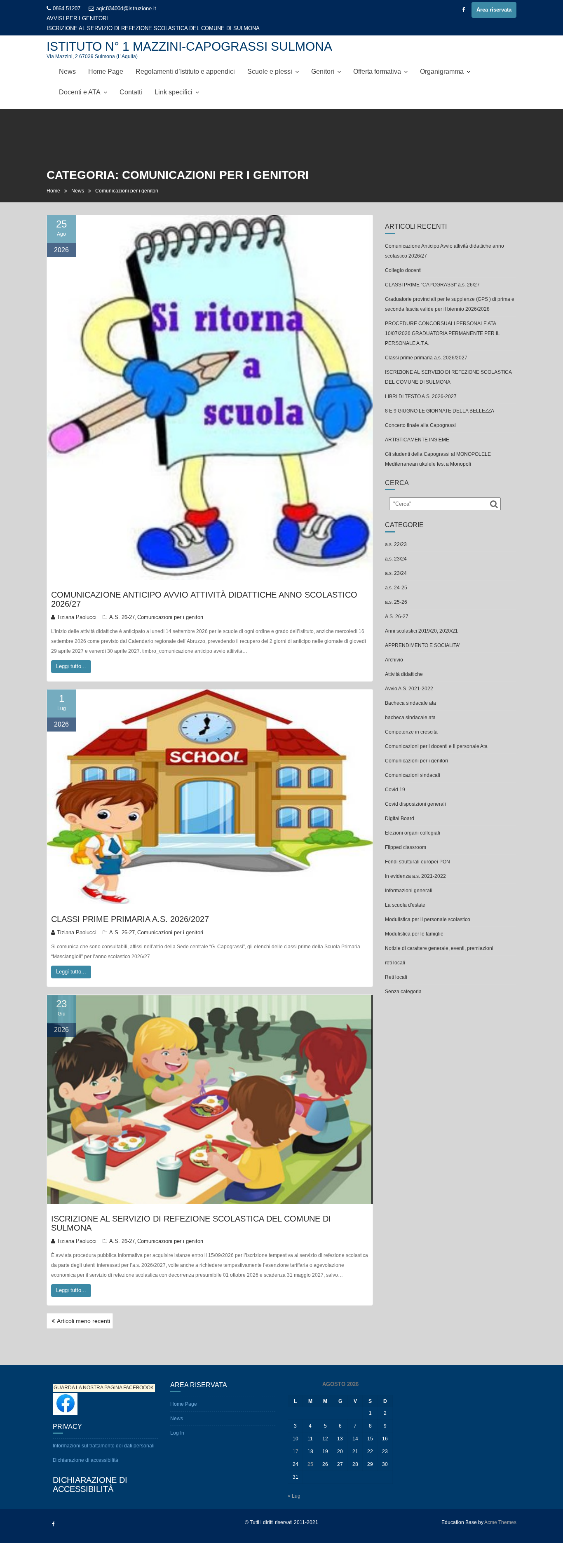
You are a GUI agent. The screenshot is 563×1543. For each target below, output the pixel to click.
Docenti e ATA (80, 82)
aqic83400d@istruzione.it (126, 8)
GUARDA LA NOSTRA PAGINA (88, 1378)
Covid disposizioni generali (415, 794)
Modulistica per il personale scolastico (427, 909)
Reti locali (396, 967)
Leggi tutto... (71, 656)
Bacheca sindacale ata (410, 693)
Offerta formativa (377, 61)
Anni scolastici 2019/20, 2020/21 (421, 621)
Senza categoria (403, 982)
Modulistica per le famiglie (414, 924)
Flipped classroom (405, 837)
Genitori (322, 61)
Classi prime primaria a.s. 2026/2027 (130, 909)
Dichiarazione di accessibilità (85, 1450)
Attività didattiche (404, 664)
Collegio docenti (403, 260)
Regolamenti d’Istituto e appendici (185, 61)
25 (310, 1454)
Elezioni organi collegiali (412, 823)
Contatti (131, 82)
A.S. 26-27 (122, 607)
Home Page (105, 61)
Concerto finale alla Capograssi (420, 415)
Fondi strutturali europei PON (417, 852)
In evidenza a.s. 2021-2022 (415, 866)
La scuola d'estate (405, 895)
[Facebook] (463, 9)
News (67, 61)
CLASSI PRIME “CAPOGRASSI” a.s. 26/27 (432, 275)
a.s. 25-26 (396, 592)
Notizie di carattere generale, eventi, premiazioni (439, 938)
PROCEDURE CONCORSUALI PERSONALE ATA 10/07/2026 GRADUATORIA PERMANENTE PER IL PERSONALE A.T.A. (442, 323)
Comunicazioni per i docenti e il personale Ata (436, 736)
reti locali (395, 953)
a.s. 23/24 (396, 549)
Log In (177, 1423)
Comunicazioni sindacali (412, 765)
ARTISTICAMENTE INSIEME (417, 430)
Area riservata (493, 10)
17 (295, 1442)
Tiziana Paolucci (76, 607)
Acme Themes (500, 1512)
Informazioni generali (408, 881)
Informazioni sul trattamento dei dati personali (104, 1436)
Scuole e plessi (269, 61)
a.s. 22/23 (396, 534)
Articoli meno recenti (83, 1311)
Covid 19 (395, 780)
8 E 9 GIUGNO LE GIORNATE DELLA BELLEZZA (439, 401)
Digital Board (399, 808)
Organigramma (442, 61)
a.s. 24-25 (396, 578)
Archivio (394, 650)
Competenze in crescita (411, 722)
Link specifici (173, 82)
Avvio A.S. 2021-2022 (409, 679)
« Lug (294, 1486)
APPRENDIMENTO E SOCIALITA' (422, 635)
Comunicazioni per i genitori (170, 607)
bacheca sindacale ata (410, 708)
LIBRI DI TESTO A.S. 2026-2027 (147, 18)
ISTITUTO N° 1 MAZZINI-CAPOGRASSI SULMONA (189, 36)
